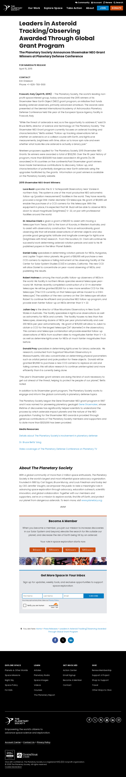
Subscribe (93, 596)
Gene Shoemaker (88, 404)
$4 (37, 549)
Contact (67, 685)
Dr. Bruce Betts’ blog (30, 442)
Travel (95, 685)
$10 (54, 549)
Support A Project (101, 675)
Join (103, 8)
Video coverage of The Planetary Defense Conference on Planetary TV (58, 448)
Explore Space (53, 8)
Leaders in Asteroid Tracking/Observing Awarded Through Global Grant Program (77, 630)
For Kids (8, 690)
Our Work (34, 8)
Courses (38, 690)
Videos (37, 685)
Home (39, 628)
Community (84, 2)
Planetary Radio (42, 675)
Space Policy (11, 685)
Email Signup (69, 675)
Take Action (74, 8)
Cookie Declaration (13, 767)
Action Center (70, 670)
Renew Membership (101, 670)
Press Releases (51, 628)
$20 (71, 549)
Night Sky (9, 680)
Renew (109, 2)
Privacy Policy (54, 600)
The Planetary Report (44, 695)
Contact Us (29, 742)
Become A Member (72, 680)
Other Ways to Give (101, 690)
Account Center (13, 742)
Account (97, 2)
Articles (37, 670)
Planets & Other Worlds (16, 670)
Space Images (41, 680)
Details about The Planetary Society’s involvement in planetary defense (58, 435)
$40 (87, 549)
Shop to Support (100, 680)
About (90, 8)
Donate (116, 8)
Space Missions (12, 675)
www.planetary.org (91, 500)
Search (119, 2)
